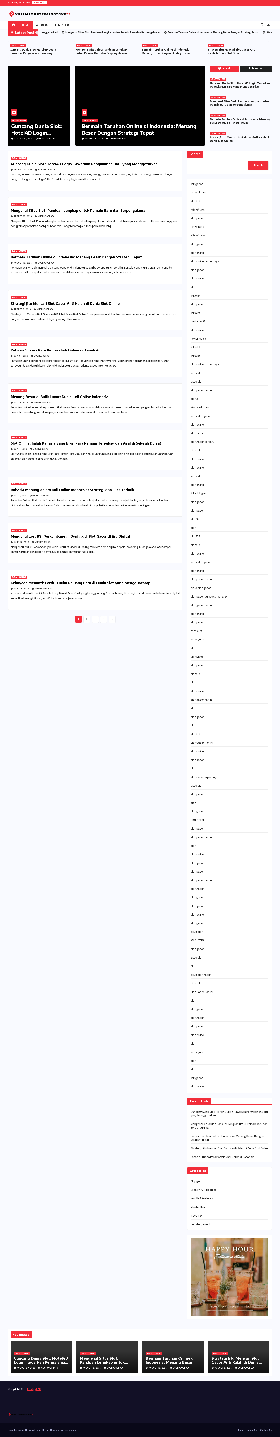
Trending (257, 68)
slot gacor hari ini (201, 390)
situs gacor (198, 1052)
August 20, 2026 (23, 139)
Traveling (196, 1215)
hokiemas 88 (198, 339)
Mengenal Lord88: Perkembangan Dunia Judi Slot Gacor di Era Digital (70, 536)
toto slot (196, 631)
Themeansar (70, 1430)
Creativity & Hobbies (203, 1190)
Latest (226, 68)
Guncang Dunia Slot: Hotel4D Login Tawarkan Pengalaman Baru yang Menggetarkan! (240, 85)
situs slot (197, 373)
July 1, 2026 (20, 496)
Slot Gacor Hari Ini (202, 743)
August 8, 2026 (94, 139)
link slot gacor (200, 493)
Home (25, 25)
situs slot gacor (201, 416)
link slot (195, 296)
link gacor (197, 184)
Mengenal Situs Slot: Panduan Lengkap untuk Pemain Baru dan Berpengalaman (35, 51)
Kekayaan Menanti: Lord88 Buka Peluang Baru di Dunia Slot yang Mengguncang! (80, 582)
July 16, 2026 (21, 403)
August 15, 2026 (23, 263)
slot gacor (197, 218)
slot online (197, 253)
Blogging (196, 1181)
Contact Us (62, 25)
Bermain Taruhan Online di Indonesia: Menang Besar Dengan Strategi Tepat (100, 51)
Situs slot (197, 957)
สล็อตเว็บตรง (198, 210)
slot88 (195, 399)
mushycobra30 (46, 139)
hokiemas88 (198, 321)
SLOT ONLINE (198, 820)
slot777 (195, 201)
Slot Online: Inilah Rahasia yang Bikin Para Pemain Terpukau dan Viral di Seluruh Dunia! (86, 443)
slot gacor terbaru (202, 442)
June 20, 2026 (22, 542)
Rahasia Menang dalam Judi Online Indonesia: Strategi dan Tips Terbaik (72, 489)
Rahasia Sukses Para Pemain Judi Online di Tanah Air (56, 350)
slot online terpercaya (205, 261)
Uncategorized (18, 46)
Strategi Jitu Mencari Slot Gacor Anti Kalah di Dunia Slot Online (166, 51)
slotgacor (197, 433)
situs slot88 (198, 192)
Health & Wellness (202, 1198)
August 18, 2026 (23, 216)
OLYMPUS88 (197, 227)
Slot (193, 966)
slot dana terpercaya (204, 777)
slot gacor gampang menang (209, 596)
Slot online (197, 1086)
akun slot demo (200, 407)
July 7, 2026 (21, 449)
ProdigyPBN (34, 1389)
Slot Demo (197, 657)
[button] (262, 25)
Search (195, 154)
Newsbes (55, 1430)
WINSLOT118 (197, 940)
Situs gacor (198, 639)
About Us (42, 25)
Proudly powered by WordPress (24, 1430)
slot (193, 287)
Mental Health (199, 1207)
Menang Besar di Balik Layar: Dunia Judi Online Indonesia (59, 396)
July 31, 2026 (21, 356)
